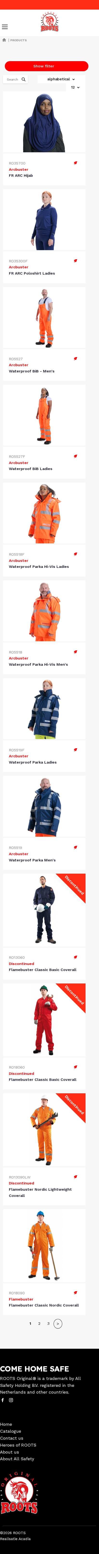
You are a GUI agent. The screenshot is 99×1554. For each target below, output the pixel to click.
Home (6, 1424)
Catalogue (10, 1431)
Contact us (11, 1438)
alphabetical (59, 79)
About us (9, 1451)
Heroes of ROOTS (18, 1445)
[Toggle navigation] (5, 27)
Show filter (43, 66)
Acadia (25, 1538)
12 (73, 87)
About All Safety (17, 1458)
